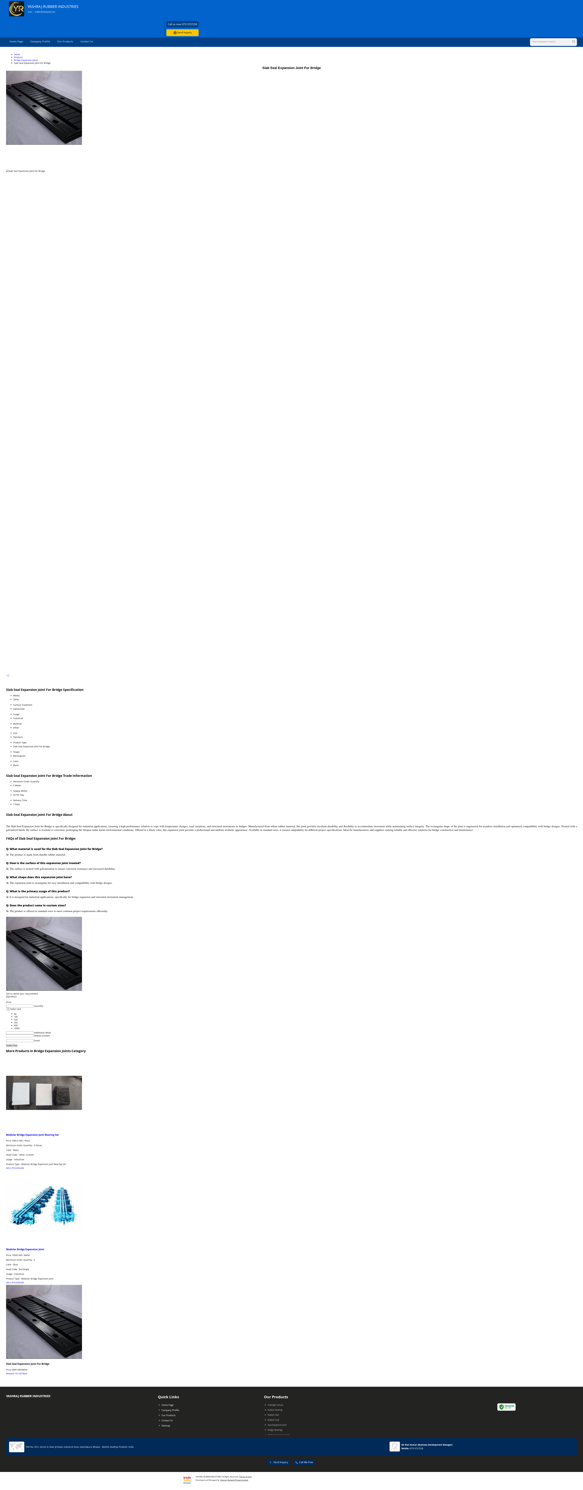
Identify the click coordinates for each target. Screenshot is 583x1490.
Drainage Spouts (275, 1404)
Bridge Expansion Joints (26, 60)
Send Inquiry (184, 32)
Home (17, 54)
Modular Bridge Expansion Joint (25, 1249)
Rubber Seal (273, 1419)
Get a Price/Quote (15, 1167)
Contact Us (86, 41)
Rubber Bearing (275, 1409)
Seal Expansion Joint (277, 1424)
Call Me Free (306, 1462)
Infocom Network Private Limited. (234, 1480)
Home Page (16, 41)
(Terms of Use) (245, 1476)
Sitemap (166, 1425)
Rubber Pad (273, 1414)
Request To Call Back (16, 1373)
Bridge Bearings (275, 1429)
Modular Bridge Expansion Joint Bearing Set (32, 1134)
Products (18, 57)
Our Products (65, 41)
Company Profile (40, 41)
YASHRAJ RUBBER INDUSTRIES (52, 8)
